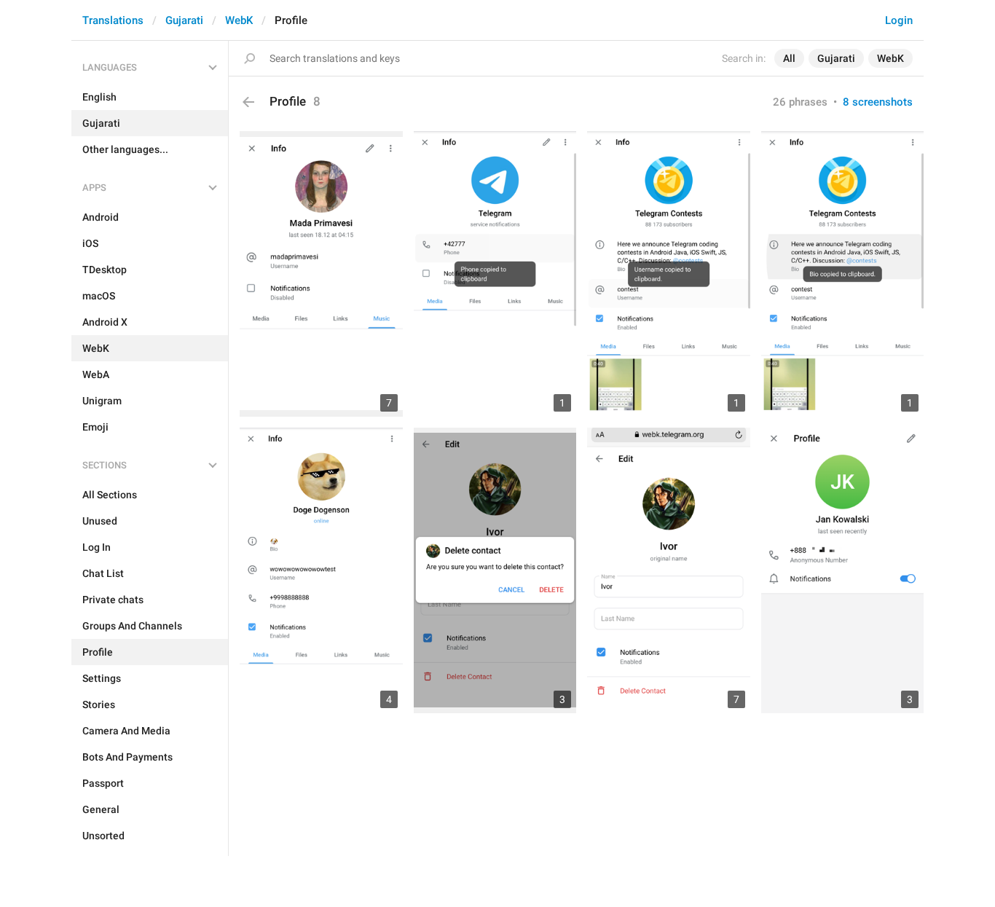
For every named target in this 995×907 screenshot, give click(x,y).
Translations (112, 20)
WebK (239, 20)
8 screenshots (878, 102)
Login (899, 20)
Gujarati (184, 20)
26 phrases (800, 102)
